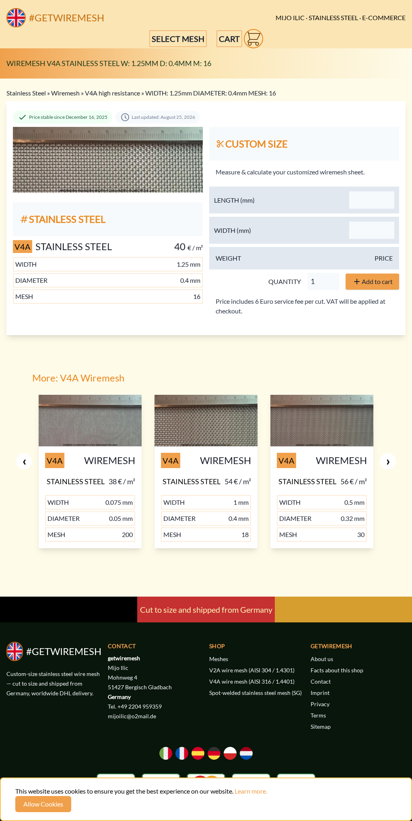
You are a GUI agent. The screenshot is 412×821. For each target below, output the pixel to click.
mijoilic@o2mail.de (132, 716)
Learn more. (251, 791)
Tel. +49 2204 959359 (135, 706)
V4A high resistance (112, 93)
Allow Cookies (43, 804)
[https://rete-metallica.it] (165, 753)
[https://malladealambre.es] (198, 753)
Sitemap (321, 726)
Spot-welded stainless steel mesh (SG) (255, 692)
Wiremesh (65, 93)
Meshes (218, 658)
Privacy (320, 704)
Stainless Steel (26, 93)
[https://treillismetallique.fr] (181, 753)
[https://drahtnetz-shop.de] (214, 753)
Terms (318, 715)
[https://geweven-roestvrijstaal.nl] (246, 753)
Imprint (320, 692)
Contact (321, 681)
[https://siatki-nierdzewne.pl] (230, 753)
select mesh (178, 39)
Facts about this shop (337, 670)
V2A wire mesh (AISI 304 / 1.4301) (252, 670)
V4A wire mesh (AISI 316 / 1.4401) (252, 681)
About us (322, 658)
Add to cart (377, 281)
